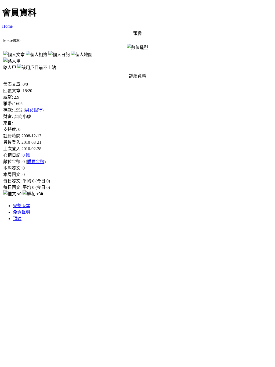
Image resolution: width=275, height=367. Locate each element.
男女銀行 (33, 110)
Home (7, 26)
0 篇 (26, 155)
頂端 (17, 218)
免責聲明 (21, 212)
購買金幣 (35, 161)
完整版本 (21, 205)
